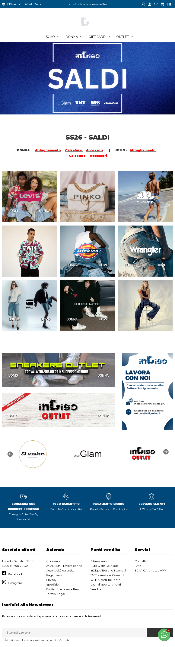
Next (165, 451)
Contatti (140, 561)
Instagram (15, 583)
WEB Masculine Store (105, 579)
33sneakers (98, 561)
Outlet (122, 37)
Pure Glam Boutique (104, 565)
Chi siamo (53, 561)
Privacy (51, 579)
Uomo (49, 37)
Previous (9, 454)
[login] (148, 4)
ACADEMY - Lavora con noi (64, 565)
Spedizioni (53, 584)
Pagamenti (54, 575)
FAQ (138, 565)
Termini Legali (55, 594)
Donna (72, 37)
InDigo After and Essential (108, 570)
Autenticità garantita (60, 570)
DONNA (44, 210)
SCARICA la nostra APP (150, 570)
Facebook (15, 574)
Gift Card (97, 37)
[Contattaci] (154, 4)
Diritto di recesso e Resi (62, 589)
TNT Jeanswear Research (107, 575)
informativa (64, 640)
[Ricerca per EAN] (167, 4)
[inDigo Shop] (87, 29)
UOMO (13, 210)
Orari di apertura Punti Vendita (105, 587)
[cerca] (142, 4)
